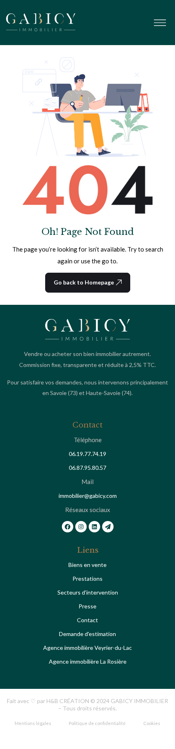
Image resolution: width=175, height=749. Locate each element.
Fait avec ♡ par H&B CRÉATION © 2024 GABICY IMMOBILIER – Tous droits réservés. (87, 704)
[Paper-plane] (108, 526)
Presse (87, 606)
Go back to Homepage (84, 282)
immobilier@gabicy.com (88, 495)
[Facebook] (67, 526)
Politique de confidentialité (97, 723)
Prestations (87, 578)
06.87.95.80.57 (87, 467)
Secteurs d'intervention (87, 592)
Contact (87, 620)
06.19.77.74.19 (87, 453)
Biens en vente (87, 564)
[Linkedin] (94, 526)
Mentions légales (33, 723)
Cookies (151, 723)
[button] (160, 21)
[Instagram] (81, 526)
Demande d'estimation (87, 633)
